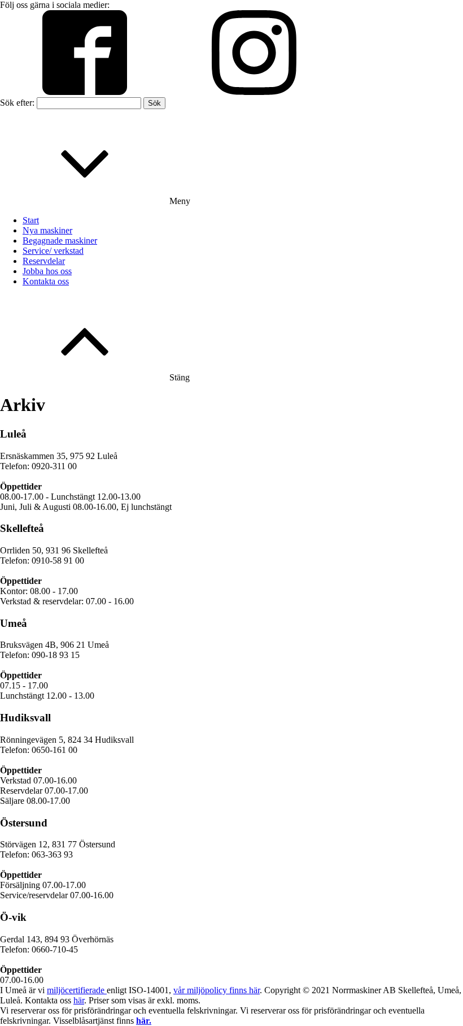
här (78, 1000)
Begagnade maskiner (60, 240)
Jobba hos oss (47, 271)
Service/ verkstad (53, 251)
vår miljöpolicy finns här (216, 990)
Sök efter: (17, 102)
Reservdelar (44, 261)
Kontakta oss (46, 281)
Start (31, 220)
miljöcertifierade (77, 990)
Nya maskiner (47, 230)
